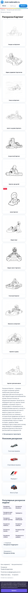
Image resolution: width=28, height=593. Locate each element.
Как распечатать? (17, 564)
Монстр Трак (14, 493)
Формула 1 (14, 479)
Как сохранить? (5, 564)
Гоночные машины (14, 451)
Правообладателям (7, 569)
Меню (4, 6)
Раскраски (4, 567)
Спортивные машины (14, 465)
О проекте (15, 575)
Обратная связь (6, 575)
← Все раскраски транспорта (11, 434)
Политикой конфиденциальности (9, 587)
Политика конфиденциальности (10, 572)
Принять (14, 590)
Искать (23, 6)
